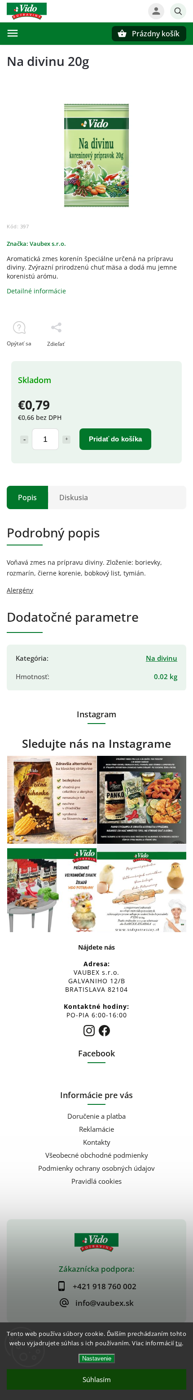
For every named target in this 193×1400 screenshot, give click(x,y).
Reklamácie (96, 1129)
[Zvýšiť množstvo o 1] (66, 440)
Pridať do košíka (115, 439)
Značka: (36, 244)
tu (178, 1343)
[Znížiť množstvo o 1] (24, 440)
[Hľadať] (178, 11)
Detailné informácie (36, 291)
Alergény (20, 590)
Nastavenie (96, 1358)
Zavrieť (157, 359)
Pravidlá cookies (96, 1181)
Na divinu (161, 658)
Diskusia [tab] (73, 497)
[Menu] (12, 33)
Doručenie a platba (96, 1116)
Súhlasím (97, 1379)
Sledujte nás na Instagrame (96, 743)
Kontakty (96, 1142)
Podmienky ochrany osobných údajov (96, 1168)
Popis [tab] (27, 497)
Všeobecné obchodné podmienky (96, 1155)
